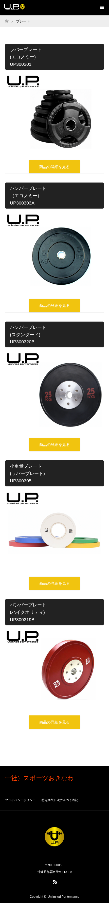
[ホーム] (6, 19)
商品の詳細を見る (54, 167)
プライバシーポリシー (20, 800)
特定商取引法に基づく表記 (60, 800)
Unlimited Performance (63, 896)
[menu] (101, 7)
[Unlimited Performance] (54, 854)
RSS (54, 881)
